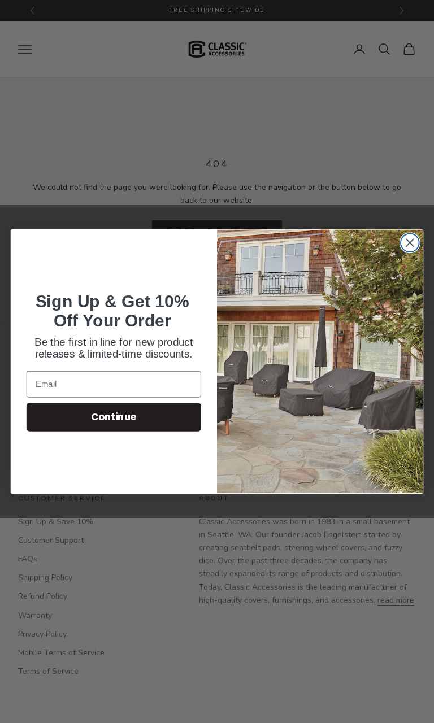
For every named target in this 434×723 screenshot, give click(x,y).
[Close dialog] (410, 242)
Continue (114, 416)
